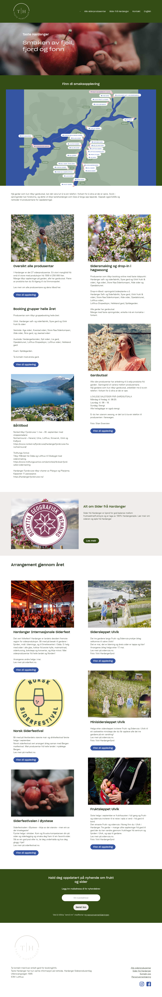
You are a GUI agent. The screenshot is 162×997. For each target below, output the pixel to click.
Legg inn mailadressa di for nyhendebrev (81, 888)
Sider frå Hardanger (119, 11)
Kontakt (136, 11)
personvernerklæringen (98, 914)
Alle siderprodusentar (95, 11)
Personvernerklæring (141, 976)
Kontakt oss (145, 973)
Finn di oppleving (26, 294)
